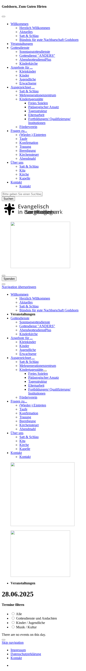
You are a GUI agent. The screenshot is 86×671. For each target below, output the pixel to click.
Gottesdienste (20, 47)
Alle (18, 614)
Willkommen (19, 24)
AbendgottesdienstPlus (35, 59)
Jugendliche (27, 79)
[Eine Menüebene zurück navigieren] (3, 16)
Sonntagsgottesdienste (34, 51)
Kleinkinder (27, 71)
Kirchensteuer (29, 154)
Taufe (23, 139)
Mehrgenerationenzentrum (37, 95)
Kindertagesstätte (31, 99)
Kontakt (16, 182)
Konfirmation (28, 142)
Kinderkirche (28, 63)
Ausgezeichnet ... (23, 87)
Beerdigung (27, 150)
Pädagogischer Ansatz (43, 107)
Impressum (18, 650)
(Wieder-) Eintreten (32, 135)
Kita (22, 170)
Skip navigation (13, 642)
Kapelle (24, 178)
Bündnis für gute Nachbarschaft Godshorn (49, 40)
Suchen (8, 198)
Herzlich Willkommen (34, 28)
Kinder (24, 75)
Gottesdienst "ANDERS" (37, 55)
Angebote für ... (22, 67)
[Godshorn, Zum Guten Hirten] (43, 216)
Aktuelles (26, 32)
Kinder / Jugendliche (30, 623)
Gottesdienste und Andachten (36, 618)
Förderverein (28, 127)
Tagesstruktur (37, 111)
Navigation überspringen (19, 287)
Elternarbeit (36, 115)
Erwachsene (27, 83)
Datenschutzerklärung (26, 654)
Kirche (24, 174)
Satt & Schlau (29, 36)
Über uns (17, 162)
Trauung (25, 146)
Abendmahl (27, 158)
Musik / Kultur (26, 627)
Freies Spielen (38, 103)
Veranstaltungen (22, 44)
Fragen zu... (19, 131)
